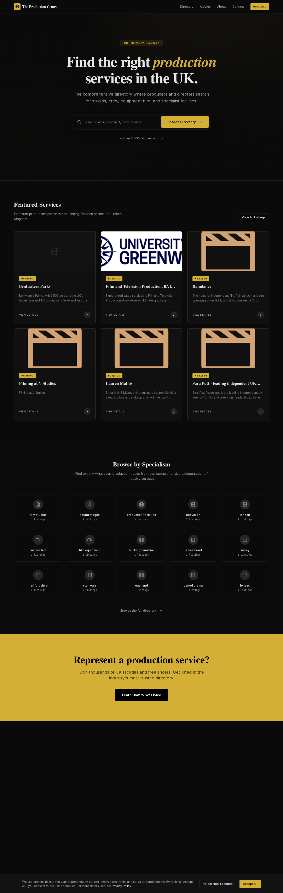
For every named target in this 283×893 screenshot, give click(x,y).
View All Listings (254, 217)
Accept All (250, 884)
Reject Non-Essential (218, 884)
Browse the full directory (138, 610)
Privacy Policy (121, 886)
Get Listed (259, 6)
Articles (205, 6)
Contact (238, 6)
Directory (186, 6)
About (221, 6)
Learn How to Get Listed (141, 695)
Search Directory (182, 122)
